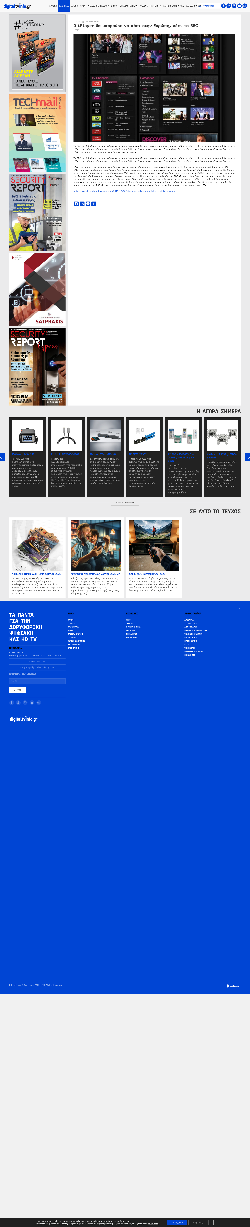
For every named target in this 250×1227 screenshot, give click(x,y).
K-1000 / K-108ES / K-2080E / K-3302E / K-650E (181, 457)
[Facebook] (223, 5)
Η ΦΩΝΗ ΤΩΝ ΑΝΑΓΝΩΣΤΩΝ (195, 630)
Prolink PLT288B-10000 (65, 454)
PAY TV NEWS (131, 637)
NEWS (128, 620)
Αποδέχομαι (177, 1222)
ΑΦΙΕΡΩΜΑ (188, 620)
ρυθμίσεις (153, 1224)
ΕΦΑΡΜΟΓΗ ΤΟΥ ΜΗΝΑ (193, 651)
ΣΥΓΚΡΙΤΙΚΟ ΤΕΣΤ (192, 623)
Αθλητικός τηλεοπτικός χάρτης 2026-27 (95, 574)
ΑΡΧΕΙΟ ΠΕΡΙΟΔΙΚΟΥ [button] (98, 5)
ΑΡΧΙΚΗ (53, 5)
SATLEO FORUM (193, 5)
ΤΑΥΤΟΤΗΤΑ (155, 5)
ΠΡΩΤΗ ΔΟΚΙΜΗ (190, 641)
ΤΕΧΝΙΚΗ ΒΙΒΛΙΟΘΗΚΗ (193, 634)
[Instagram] (234, 5)
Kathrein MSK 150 (23, 454)
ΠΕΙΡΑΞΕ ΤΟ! (189, 655)
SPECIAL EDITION (129, 5)
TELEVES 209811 (138, 454)
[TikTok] (228, 5)
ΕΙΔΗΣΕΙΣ (72, 623)
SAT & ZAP (130, 630)
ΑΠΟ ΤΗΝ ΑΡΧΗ (190, 626)
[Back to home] (17, 6)
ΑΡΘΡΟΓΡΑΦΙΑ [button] (78, 5)
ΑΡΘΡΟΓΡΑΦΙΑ (73, 626)
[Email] (244, 5)
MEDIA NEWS (131, 634)
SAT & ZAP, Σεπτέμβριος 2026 (147, 574)
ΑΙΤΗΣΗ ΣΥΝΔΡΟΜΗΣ (173, 5)
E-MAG (114, 5)
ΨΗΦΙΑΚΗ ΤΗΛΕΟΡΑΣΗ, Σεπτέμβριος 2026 (36, 574)
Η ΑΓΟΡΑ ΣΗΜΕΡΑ (133, 626)
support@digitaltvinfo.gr (35, 667)
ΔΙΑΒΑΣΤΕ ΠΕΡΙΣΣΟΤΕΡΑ (125, 502)
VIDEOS (144, 5)
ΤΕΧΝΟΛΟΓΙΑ (189, 648)
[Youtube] (239, 5)
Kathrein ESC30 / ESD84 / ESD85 (222, 456)
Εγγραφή (17, 690)
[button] (239, 608)
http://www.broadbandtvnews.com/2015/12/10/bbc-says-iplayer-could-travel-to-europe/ (124, 191)
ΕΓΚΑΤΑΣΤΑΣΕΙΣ (190, 637)
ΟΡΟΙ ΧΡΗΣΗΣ (73, 648)
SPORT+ (129, 623)
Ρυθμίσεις (198, 1222)
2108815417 (35, 661)
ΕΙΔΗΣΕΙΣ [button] (64, 5)
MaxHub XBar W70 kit (103, 454)
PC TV (187, 644)
